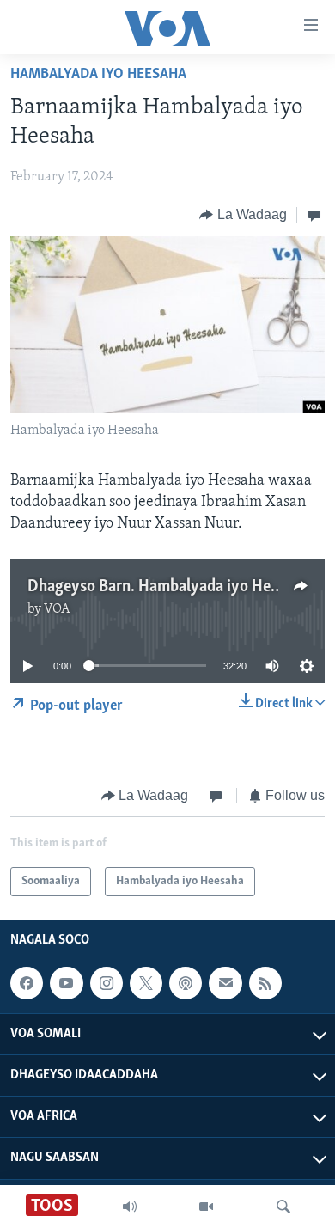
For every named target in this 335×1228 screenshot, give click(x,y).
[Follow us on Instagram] (106, 983)
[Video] (206, 1206)
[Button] (243, 215)
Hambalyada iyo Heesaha (98, 74)
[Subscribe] (225, 983)
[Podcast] (185, 983)
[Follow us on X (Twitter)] (146, 983)
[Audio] (129, 1206)
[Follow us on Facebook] (26, 983)
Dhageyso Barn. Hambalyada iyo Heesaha (168, 587)
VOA (57, 609)
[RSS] (265, 983)
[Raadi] (283, 1206)
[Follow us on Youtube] (66, 983)
